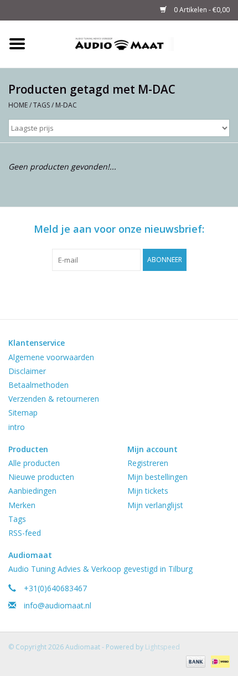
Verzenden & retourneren (53, 398)
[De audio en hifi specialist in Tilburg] (136, 43)
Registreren (147, 463)
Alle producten (34, 463)
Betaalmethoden (38, 385)
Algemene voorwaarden (51, 357)
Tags (41, 105)
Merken (21, 505)
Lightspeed (162, 647)
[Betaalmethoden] (194, 660)
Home (18, 105)
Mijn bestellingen (157, 477)
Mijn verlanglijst (155, 505)
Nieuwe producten (41, 477)
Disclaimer (27, 371)
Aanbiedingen (32, 490)
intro (16, 427)
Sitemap (23, 412)
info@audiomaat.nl (57, 605)
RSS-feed (24, 533)
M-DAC (66, 105)
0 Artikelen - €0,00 (201, 9)
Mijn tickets (147, 490)
